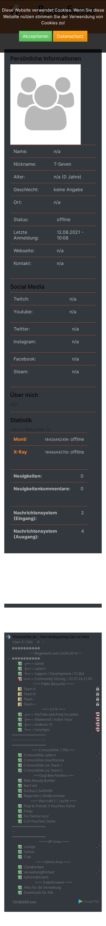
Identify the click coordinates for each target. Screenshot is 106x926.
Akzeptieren (35, 36)
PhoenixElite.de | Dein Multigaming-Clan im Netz (50, 636)
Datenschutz (70, 36)
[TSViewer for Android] (89, 901)
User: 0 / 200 (22, 642)
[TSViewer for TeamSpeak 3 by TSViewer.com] (22, 901)
